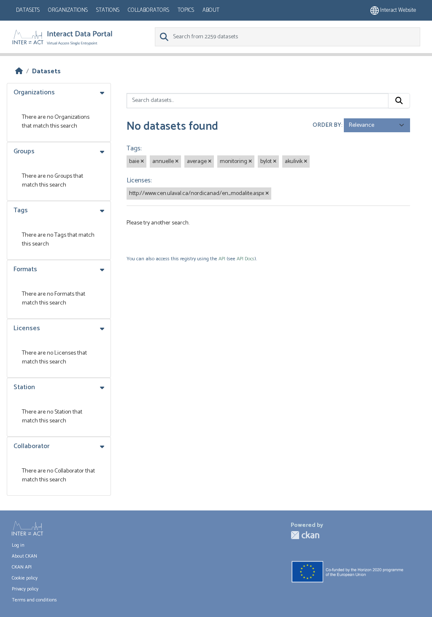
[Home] (19, 71)
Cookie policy (25, 578)
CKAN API (22, 567)
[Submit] (399, 100)
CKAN (305, 535)
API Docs (245, 259)
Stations (107, 10)
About (210, 10)
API (222, 259)
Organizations (68, 10)
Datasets (28, 10)
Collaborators (148, 10)
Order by (327, 125)
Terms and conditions (34, 600)
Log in (18, 545)
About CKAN (24, 556)
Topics (186, 10)
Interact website (397, 10)
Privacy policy (25, 589)
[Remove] (142, 162)
